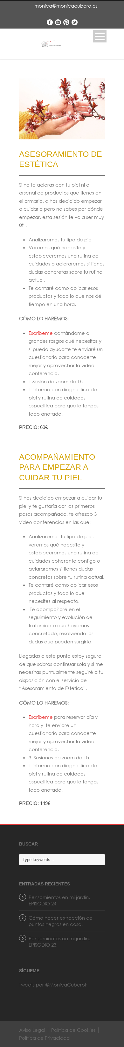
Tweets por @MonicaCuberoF (53, 984)
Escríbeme (41, 333)
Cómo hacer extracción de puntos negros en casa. (61, 921)
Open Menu (100, 36)
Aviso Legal (32, 1030)
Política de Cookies (73, 1030)
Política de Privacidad (44, 1038)
